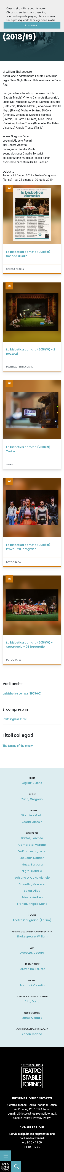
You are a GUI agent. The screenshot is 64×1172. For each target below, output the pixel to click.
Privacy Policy (42, 1118)
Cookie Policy (22, 1118)
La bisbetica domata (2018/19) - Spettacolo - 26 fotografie (29, 644)
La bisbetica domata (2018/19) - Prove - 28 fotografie (29, 547)
